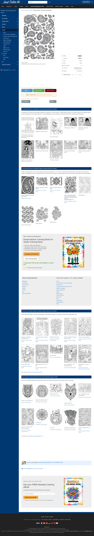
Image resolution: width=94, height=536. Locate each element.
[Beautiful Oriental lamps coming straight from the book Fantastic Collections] (42, 129)
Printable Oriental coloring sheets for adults (45, 109)
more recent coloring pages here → (35, 372)
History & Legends (26, 293)
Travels (26, 10)
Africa (57, 281)
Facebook (43, 516)
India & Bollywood (60, 290)
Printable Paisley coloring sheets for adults (45, 168)
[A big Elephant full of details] (70, 425)
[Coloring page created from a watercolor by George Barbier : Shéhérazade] (27, 133)
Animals (24, 286)
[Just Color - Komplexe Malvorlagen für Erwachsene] (49, 523)
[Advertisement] (38, 76)
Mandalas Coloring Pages (42, 401)
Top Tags (46, 519)
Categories (8, 6)
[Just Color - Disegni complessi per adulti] (44, 523)
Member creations (59, 6)
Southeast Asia (59, 302)
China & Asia (59, 284)
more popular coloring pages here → (35, 436)
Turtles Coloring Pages (55, 395)
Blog (72, 6)
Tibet (57, 303)
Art (23, 291)
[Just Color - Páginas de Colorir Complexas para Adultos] (52, 523)
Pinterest (47, 516)
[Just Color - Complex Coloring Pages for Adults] (38, 523)
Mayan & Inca (59, 293)
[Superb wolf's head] (70, 401)
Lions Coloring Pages (26, 402)
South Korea (59, 300)
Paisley (79, 58)
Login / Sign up (86, 1)
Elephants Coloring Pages (70, 429)
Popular (21, 6)
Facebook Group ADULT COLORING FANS (52, 462)
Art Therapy (25, 283)
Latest (16, 6)
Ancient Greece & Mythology (9, 34)
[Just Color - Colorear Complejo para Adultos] (47, 523)
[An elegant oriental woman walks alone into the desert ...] (56, 134)
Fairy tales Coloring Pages (70, 367)
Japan (57, 291)
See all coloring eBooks (31, 258)
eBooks (67, 6)
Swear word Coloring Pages (85, 397)
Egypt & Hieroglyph (60, 288)
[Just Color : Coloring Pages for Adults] (12, 1)
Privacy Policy (50, 500)
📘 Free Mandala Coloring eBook (8, 69)
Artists (26, 6)
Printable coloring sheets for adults (33, 468)
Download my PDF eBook (31, 254)
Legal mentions (56, 519)
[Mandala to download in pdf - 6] (42, 398)
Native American (60, 295)
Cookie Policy (61, 519)
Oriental (30, 10)
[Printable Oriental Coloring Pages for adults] (22, 468)
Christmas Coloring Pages (56, 429)
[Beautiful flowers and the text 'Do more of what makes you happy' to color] (84, 425)
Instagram (51, 516)
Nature (23, 288)
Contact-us (50, 519)
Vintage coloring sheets (26, 198)
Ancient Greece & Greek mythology (64, 283)
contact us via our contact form (71, 531)
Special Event (25, 284)
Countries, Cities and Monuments (63, 286)
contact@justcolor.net (88, 531)
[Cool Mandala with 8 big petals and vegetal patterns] (42, 420)
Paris (57, 298)
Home (2, 6)
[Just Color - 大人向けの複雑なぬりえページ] (57, 523)
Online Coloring (49, 6)
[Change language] (92, 2)
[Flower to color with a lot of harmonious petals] (27, 425)
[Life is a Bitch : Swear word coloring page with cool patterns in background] (84, 392)
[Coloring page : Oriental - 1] (70, 125)
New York (58, 296)
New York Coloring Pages (56, 357)
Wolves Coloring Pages (70, 404)
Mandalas (24, 281)
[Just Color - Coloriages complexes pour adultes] (42, 523)
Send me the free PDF (30, 497)
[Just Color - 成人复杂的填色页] (54, 523)
